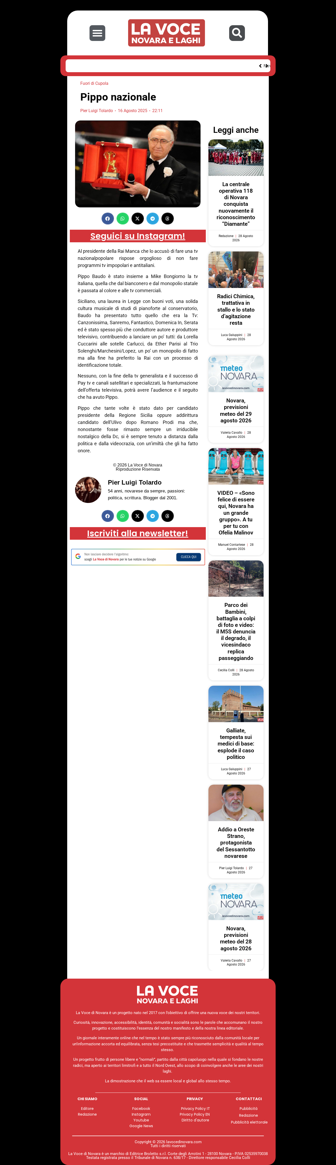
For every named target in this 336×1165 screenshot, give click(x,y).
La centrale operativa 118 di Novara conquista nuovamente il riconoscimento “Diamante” (236, 204)
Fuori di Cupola (94, 83)
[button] (97, 33)
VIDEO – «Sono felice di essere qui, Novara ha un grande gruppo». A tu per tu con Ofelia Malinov (236, 513)
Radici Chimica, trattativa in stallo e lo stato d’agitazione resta (236, 309)
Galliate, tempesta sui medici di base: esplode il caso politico (236, 743)
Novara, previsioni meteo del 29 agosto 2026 (124, 65)
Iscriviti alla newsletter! (137, 533)
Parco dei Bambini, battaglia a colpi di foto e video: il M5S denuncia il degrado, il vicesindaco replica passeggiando (235, 631)
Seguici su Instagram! (137, 236)
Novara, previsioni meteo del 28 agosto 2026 (236, 938)
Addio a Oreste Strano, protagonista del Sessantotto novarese (236, 842)
